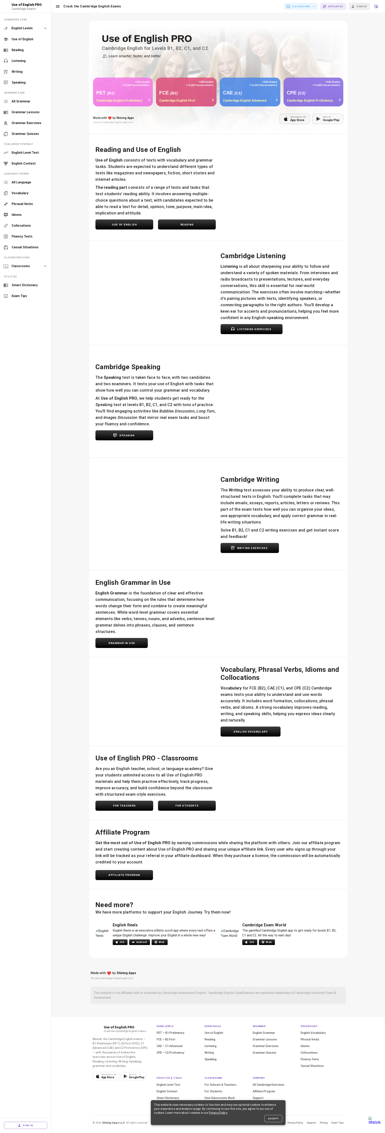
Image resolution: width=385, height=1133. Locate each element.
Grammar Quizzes (264, 1052)
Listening (210, 1046)
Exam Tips (337, 1122)
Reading (210, 1039)
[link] (26, 39)
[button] (57, 6)
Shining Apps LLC (113, 1122)
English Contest (167, 1091)
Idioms (305, 1046)
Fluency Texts (310, 1059)
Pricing (324, 1122)
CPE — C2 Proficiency (170, 1052)
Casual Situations (312, 1065)
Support (258, 1098)
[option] (26, 28)
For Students (213, 1091)
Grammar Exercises (266, 1046)
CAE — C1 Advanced (169, 1046)
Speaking (210, 1059)
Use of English (214, 1032)
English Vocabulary (313, 1032)
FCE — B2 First (166, 1039)
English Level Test (168, 1084)
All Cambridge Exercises (268, 1084)
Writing (209, 1052)
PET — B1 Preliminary (170, 1032)
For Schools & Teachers (220, 1084)
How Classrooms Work (220, 1098)
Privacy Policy (295, 1122)
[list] (25, 51)
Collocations (309, 1052)
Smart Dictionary (168, 1098)
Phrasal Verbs (310, 1039)
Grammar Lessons (265, 1039)
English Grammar (264, 1032)
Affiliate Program (264, 1091)
